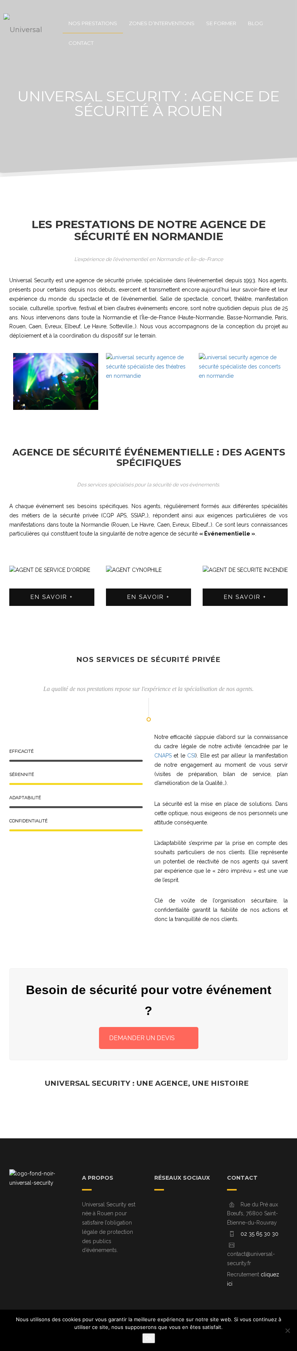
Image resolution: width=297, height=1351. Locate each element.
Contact (81, 43)
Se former (221, 23)
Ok (148, 1338)
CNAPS (163, 755)
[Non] (287, 1330)
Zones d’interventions (162, 23)
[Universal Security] (30, 23)
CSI (191, 755)
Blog (255, 23)
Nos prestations (92, 23)
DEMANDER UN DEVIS (142, 1038)
